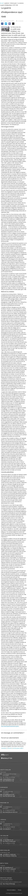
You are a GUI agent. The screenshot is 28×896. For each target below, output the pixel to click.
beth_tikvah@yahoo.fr (8, 867)
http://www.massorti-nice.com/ (10, 812)
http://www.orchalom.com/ (9, 841)
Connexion (3, 748)
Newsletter (7, 758)
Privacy (19, 890)
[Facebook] (2, 24)
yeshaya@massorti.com (8, 794)
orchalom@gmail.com (8, 840)
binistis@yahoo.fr (7, 829)
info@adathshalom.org (8, 779)
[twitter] (6, 24)
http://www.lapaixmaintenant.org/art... (10, 726)
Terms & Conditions (11, 890)
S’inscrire (9, 748)
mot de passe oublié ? (18, 748)
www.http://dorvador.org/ (9, 796)
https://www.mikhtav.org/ (9, 883)
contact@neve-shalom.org (9, 854)
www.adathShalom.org (8, 780)
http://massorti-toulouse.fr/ (9, 869)
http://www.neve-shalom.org (9, 856)
